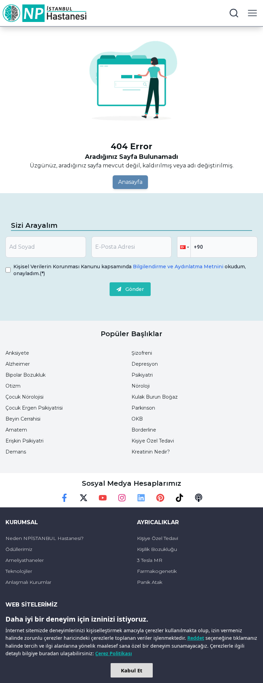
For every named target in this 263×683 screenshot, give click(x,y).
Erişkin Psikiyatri (24, 441)
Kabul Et (131, 670)
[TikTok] (179, 498)
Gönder (134, 289)
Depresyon (145, 364)
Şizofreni (142, 353)
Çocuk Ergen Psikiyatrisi (34, 408)
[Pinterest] (160, 498)
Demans (15, 452)
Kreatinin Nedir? (151, 452)
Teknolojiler (18, 571)
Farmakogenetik (157, 571)
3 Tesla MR (149, 560)
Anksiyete (17, 353)
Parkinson (143, 408)
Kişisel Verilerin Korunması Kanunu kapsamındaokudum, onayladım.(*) (129, 269)
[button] (183, 247)
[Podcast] (199, 498)
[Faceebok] (64, 498)
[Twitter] (83, 498)
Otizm (13, 386)
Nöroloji (141, 386)
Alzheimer (17, 364)
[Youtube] (103, 498)
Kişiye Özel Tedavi (153, 441)
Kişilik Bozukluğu (157, 549)
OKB (137, 419)
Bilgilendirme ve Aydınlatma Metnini (178, 266)
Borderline (144, 430)
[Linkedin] (141, 498)
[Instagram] (122, 498)
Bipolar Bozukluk (25, 375)
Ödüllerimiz (18, 549)
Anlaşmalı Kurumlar (28, 582)
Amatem (16, 430)
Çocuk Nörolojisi (24, 397)
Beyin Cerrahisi (22, 419)
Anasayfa (130, 182)
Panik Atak (149, 582)
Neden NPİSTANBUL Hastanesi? (44, 538)
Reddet (195, 638)
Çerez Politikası (113, 653)
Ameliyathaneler (24, 560)
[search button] (234, 13)
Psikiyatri (142, 375)
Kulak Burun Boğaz (155, 397)
